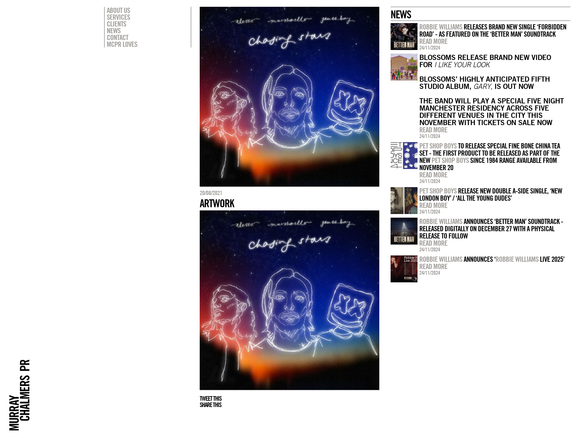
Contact (117, 37)
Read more (433, 41)
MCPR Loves (122, 44)
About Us (118, 10)
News (114, 30)
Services (118, 16)
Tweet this (210, 398)
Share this (210, 405)
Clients (116, 23)
